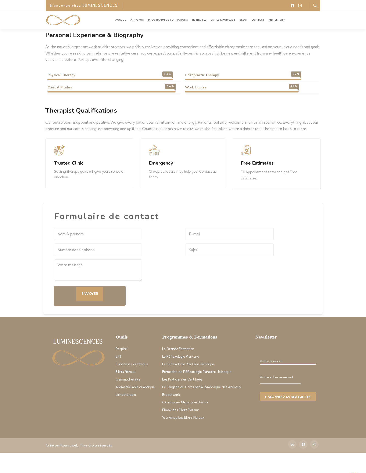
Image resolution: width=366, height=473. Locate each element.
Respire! (122, 349)
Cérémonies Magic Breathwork (185, 402)
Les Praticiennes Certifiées (182, 379)
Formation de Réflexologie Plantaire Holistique (197, 372)
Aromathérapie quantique (135, 387)
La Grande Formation (178, 349)
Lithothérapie (126, 395)
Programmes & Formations (168, 19)
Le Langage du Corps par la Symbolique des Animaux (201, 387)
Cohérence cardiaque (132, 364)
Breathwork (171, 395)
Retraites (199, 19)
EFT (118, 356)
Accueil (120, 19)
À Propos (137, 19)
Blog (243, 19)
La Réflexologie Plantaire (180, 356)
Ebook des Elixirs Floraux (180, 410)
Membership (277, 19)
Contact (258, 19)
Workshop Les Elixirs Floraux (183, 418)
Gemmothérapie (128, 379)
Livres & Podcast (223, 19)
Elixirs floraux (125, 372)
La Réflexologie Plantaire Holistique (188, 364)
